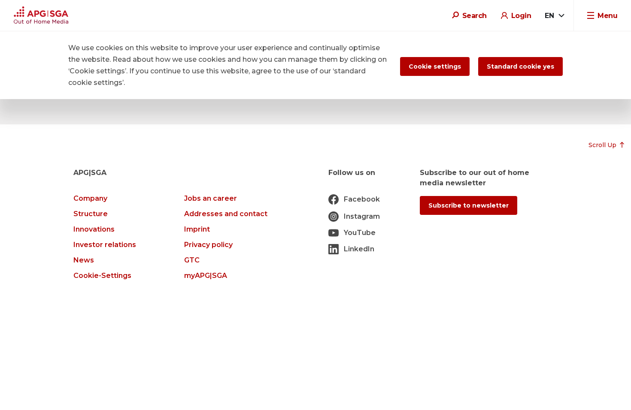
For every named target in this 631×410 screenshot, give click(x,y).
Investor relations (104, 245)
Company (90, 198)
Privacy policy (208, 245)
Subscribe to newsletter (468, 205)
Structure (90, 214)
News (83, 260)
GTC (192, 260)
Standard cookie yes (520, 66)
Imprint (197, 229)
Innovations (94, 229)
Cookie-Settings (102, 275)
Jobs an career (210, 198)
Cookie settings (435, 66)
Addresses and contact (225, 214)
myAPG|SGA (205, 275)
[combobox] (554, 16)
